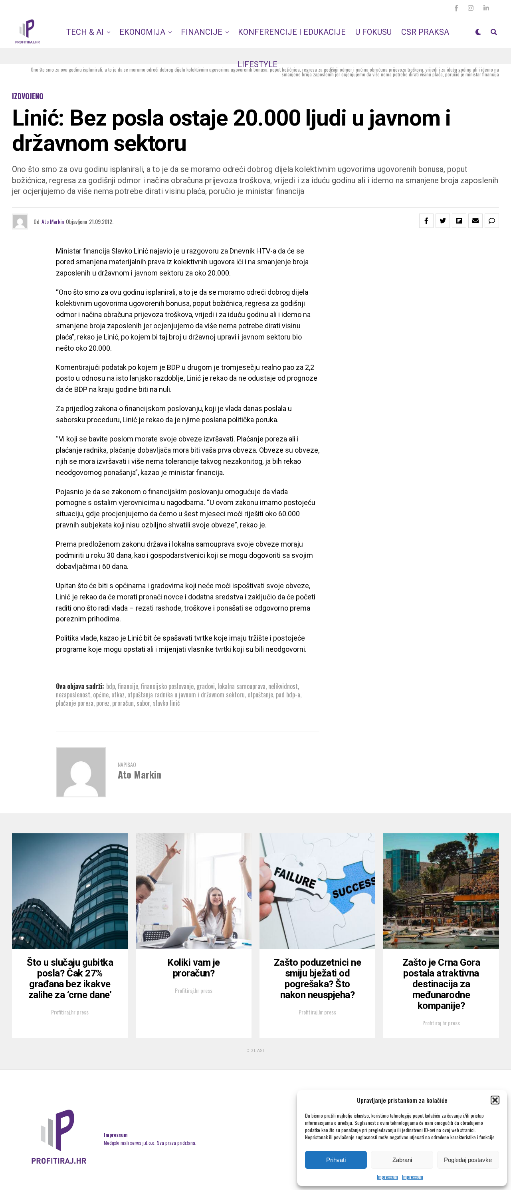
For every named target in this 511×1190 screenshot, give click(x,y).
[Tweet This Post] (443, 221)
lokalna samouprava (241, 686)
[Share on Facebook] (426, 221)
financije (128, 686)
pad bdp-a (288, 694)
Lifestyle (257, 64)
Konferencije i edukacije (292, 32)
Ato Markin (53, 221)
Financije (201, 32)
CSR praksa (425, 32)
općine (101, 694)
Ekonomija (142, 32)
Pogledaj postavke (468, 1159)
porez (102, 703)
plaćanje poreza (74, 703)
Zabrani (402, 1159)
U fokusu (373, 32)
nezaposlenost (73, 694)
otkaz (118, 694)
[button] (495, 1100)
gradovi (205, 686)
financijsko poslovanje (167, 686)
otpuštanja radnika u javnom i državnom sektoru (186, 694)
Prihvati (336, 1159)
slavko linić (166, 703)
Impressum (387, 1176)
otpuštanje (260, 694)
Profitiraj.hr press (70, 1012)
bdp (110, 686)
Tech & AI (85, 32)
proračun (123, 703)
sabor (143, 703)
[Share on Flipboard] (459, 221)
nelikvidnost (283, 686)
